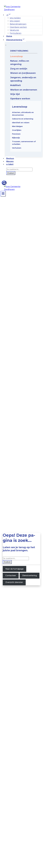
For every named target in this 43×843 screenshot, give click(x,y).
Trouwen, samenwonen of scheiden (24, 142)
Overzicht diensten (14, 582)
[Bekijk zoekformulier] (4, 183)
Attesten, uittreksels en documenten (23, 113)
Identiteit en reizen (20, 123)
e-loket (9, 164)
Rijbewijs (16, 138)
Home (9, 36)
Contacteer (10, 575)
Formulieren (15, 33)
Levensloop (19, 106)
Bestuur (10, 158)
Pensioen (16, 134)
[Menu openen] (3, 193)
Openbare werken (18, 27)
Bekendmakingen (18, 24)
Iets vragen (15, 21)
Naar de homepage (14, 569)
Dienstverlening (29, 575)
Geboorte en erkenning (22, 119)
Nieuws (10, 161)
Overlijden (16, 130)
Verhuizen (16, 148)
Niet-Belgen (17, 126)
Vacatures (14, 30)
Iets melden (15, 18)
